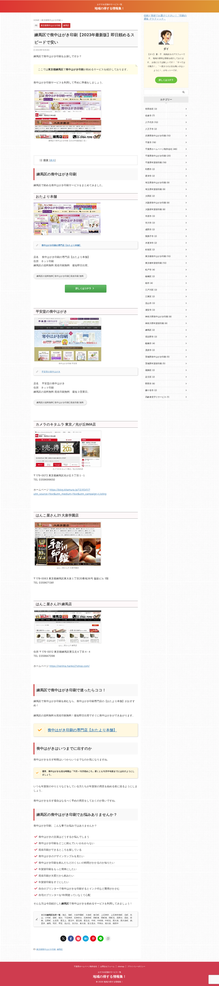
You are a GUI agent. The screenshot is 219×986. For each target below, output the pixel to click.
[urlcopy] (108, 938)
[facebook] (71, 938)
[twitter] (63, 938)
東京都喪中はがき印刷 (46, 949)
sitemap (121, 966)
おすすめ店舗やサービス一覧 (109, 972)
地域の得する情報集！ (109, 8)
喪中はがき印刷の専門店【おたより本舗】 (61, 245)
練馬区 (60, 949)
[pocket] (78, 938)
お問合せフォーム (107, 966)
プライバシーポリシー (136, 966)
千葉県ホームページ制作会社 (85, 966)
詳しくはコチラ (83, 288)
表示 (52, 160)
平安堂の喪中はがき (51, 371)
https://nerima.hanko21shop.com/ (69, 666)
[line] (101, 938)
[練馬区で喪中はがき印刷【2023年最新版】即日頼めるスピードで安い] (86, 938)
